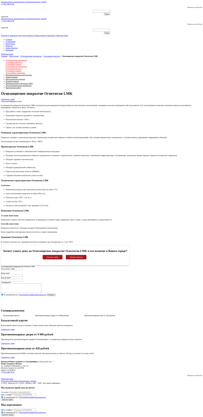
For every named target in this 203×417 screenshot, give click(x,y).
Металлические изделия (15, 79)
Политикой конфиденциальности (32, 295)
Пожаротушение (12, 81)
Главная (4, 36)
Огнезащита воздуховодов (16, 67)
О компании (13, 36)
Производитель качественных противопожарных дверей (23, 2)
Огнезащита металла (52, 56)
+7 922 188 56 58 (7, 4)
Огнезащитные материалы (31, 56)
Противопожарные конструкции (19, 75)
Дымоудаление (12, 77)
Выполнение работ (13, 88)
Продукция (22, 36)
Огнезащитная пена (13, 69)
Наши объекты (41, 36)
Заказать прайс (53, 257)
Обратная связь (62, 36)
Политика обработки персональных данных (18, 381)
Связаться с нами (8, 99)
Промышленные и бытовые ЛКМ (19, 84)
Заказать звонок (76, 257)
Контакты (51, 36)
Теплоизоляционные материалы (18, 86)
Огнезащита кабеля (13, 71)
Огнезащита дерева (13, 64)
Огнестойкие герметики (15, 73)
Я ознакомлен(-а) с (24, 397)
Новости (31, 36)
